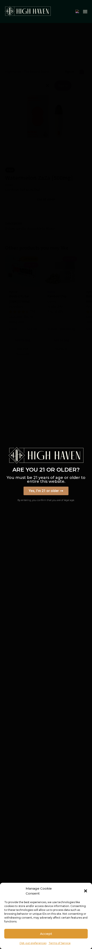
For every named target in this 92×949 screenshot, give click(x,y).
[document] (46, 474)
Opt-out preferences (32, 943)
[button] (85, 891)
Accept (46, 934)
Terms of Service (60, 943)
